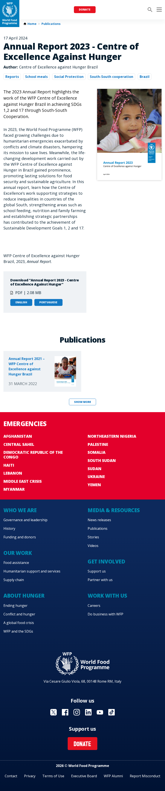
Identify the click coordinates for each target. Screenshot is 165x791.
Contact (11, 776)
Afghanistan (17, 436)
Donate (84, 9)
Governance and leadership (25, 520)
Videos (93, 545)
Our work (17, 552)
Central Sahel (18, 444)
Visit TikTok (111, 712)
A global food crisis (18, 622)
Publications (51, 24)
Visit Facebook (65, 712)
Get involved (106, 561)
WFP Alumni (113, 776)
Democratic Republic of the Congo (33, 455)
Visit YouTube (100, 712)
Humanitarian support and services (31, 571)
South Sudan (102, 460)
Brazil (145, 76)
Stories (93, 537)
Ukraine (96, 476)
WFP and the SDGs (18, 631)
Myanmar (14, 489)
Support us (97, 571)
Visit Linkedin (88, 712)
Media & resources (114, 510)
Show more (82, 402)
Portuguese (48, 302)
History (9, 528)
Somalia (96, 452)
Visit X (53, 712)
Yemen (94, 484)
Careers (94, 605)
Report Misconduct (145, 776)
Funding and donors (19, 537)
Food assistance (16, 562)
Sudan (94, 468)
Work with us (107, 595)
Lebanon (12, 473)
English (21, 302)
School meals (36, 76)
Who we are (20, 510)
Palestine (98, 444)
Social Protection (69, 76)
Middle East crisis (22, 481)
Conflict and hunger (19, 614)
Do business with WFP (105, 614)
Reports (12, 76)
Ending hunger (15, 605)
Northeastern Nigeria (112, 436)
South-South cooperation (111, 76)
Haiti (8, 465)
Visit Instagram (76, 712)
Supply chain (13, 579)
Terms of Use (53, 776)
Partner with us (100, 579)
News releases (99, 520)
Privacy (29, 776)
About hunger (23, 595)
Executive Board (84, 776)
